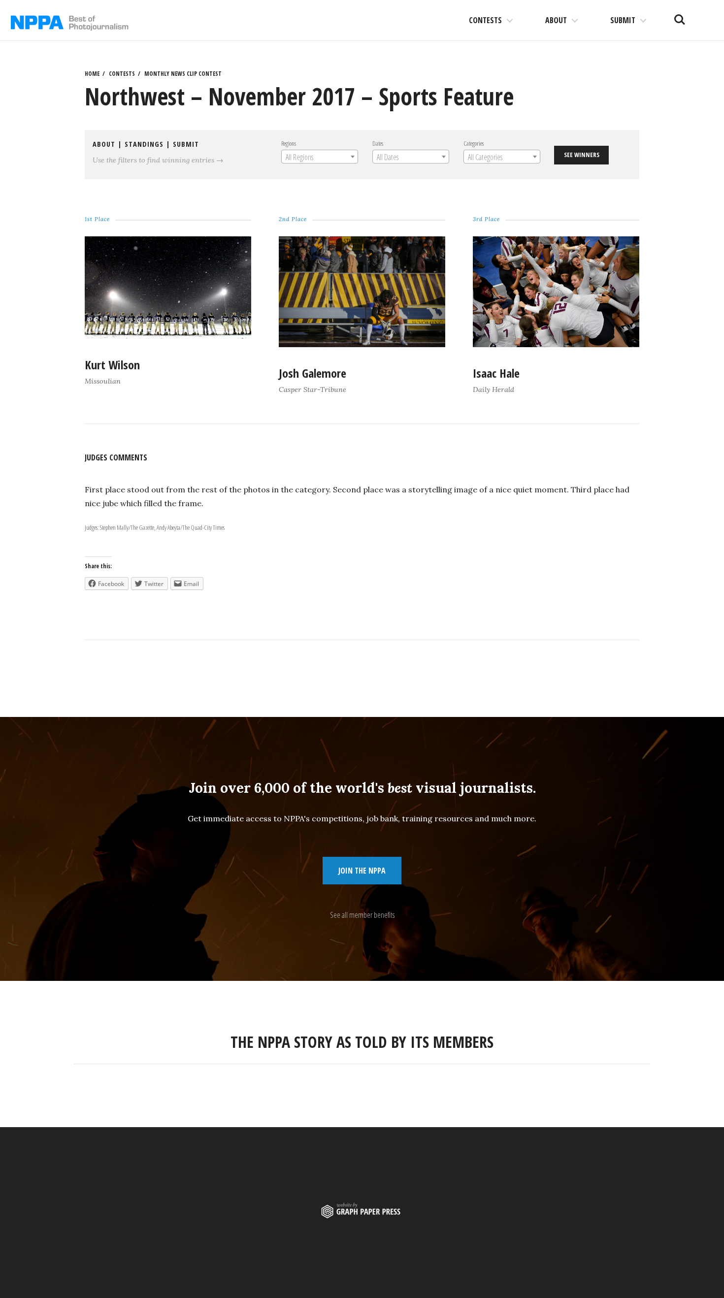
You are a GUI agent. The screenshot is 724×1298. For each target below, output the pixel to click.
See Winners (581, 154)
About (556, 20)
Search (680, 16)
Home (92, 73)
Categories (473, 143)
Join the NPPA (362, 870)
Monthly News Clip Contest (183, 73)
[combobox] (319, 156)
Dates (377, 143)
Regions (288, 143)
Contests (485, 20)
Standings (144, 144)
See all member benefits (362, 914)
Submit (622, 20)
